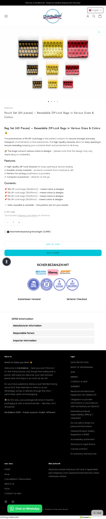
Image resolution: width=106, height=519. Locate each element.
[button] (95, 10)
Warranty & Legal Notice (83, 444)
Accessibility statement (83, 439)
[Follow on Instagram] (5, 501)
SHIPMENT (75, 386)
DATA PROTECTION (79, 362)
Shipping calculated (27, 215)
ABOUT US (9, 483)
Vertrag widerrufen (9, 517)
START (7, 469)
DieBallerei (8, 108)
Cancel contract (79, 448)
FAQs (7, 488)
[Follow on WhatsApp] (13, 501)
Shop (7, 474)
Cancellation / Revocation (17, 479)
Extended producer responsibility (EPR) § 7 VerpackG (82, 415)
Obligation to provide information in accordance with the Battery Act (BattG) (85, 403)
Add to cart (53, 244)
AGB (73, 372)
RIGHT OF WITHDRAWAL (82, 367)
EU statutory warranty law (83, 453)
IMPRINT (74, 376)
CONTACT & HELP (79, 381)
